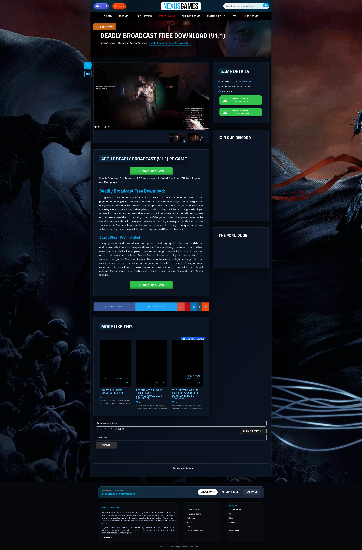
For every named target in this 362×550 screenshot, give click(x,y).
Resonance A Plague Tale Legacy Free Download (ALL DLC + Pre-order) (149, 394)
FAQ (233, 16)
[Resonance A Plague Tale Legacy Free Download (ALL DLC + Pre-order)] (151, 363)
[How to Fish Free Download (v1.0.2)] (115, 363)
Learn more (107, 538)
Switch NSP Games (195, 530)
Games (125, 16)
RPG (198, 379)
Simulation (123, 379)
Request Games (192, 16)
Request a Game (194, 514)
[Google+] (181, 306)
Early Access (192, 379)
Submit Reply (251, 431)
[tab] (87, 65)
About (231, 514)
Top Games (252, 16)
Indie (117, 379)
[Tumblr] (199, 306)
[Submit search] (266, 5)
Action (105, 379)
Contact (232, 522)
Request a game (230, 492)
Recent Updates (193, 509)
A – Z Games (145, 16)
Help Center (234, 530)
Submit (106, 445)
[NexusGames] (181, 5)
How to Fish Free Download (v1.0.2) (111, 391)
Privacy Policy (235, 509)
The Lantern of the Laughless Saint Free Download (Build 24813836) (186, 394)
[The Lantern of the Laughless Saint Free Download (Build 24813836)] (187, 363)
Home (109, 16)
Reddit (189, 526)
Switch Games (167, 16)
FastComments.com (183, 468)
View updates (208, 492)
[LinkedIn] (193, 306)
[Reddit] (205, 306)
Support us (251, 492)
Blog (231, 518)
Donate (190, 522)
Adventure (157, 382)
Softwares (191, 518)
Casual (111, 379)
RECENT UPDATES (216, 16)
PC (104, 397)
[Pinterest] (187, 306)
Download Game (153, 171)
